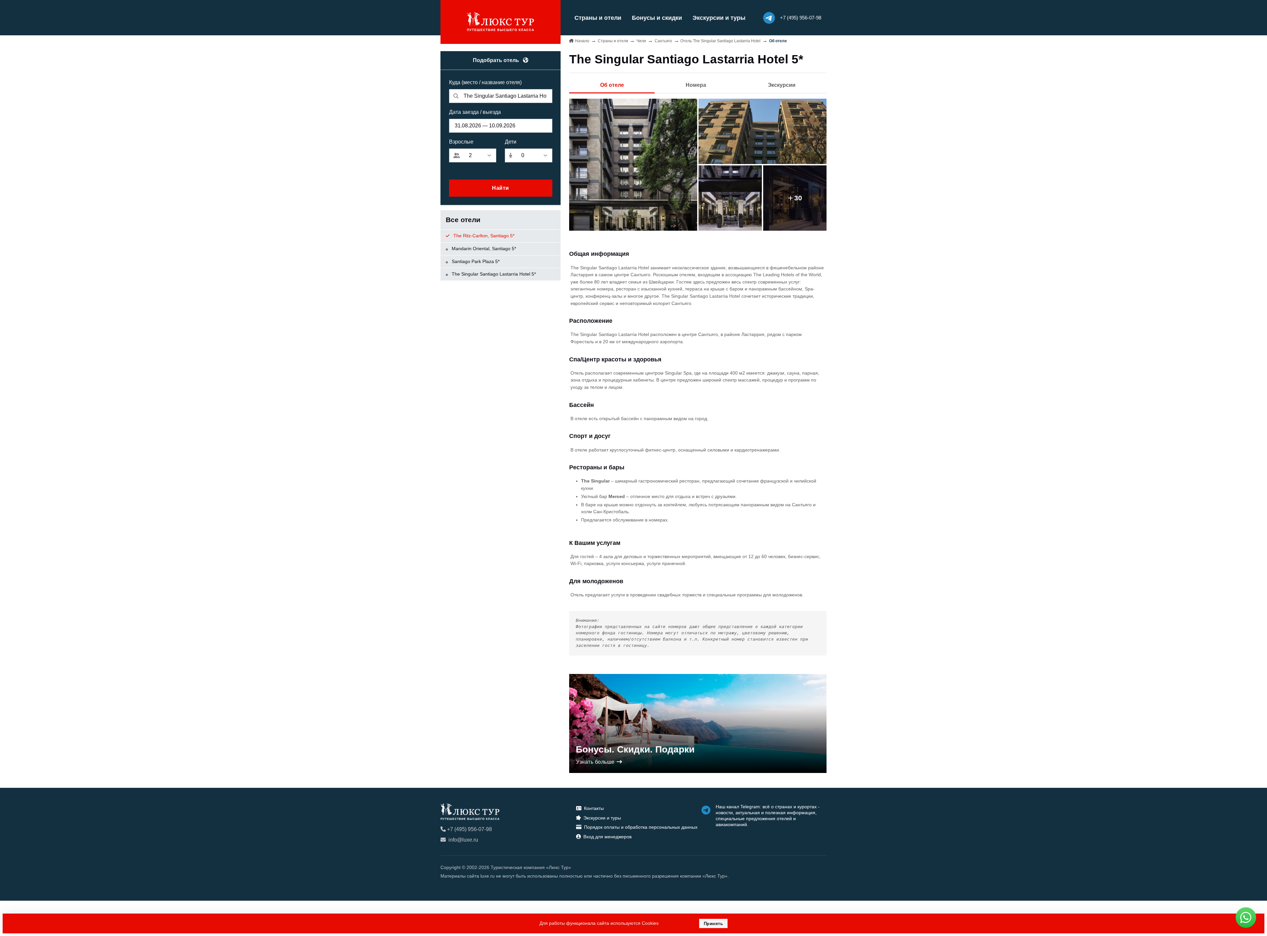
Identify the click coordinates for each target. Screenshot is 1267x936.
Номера (696, 85)
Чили (641, 41)
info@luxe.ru (463, 840)
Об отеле (612, 85)
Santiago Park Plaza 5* (475, 261)
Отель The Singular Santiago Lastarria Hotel (720, 41)
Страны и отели (597, 18)
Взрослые (461, 142)
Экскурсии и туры (719, 18)
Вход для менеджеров (607, 836)
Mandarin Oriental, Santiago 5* (483, 248)
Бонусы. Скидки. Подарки (635, 749)
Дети (510, 142)
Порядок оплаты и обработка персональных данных (641, 827)
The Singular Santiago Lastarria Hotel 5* (493, 274)
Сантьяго (663, 41)
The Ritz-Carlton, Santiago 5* (483, 235)
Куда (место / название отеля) (485, 82)
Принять (713, 923)
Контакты (594, 808)
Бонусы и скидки (657, 18)
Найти (500, 188)
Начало (582, 41)
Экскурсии (782, 85)
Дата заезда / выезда (475, 112)
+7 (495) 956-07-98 (469, 829)
